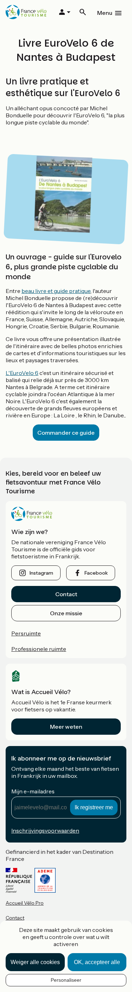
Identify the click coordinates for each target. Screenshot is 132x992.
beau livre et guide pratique (55, 290)
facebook (96, 573)
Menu (104, 12)
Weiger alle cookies (35, 962)
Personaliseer (66, 980)
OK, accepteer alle (97, 962)
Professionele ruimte (38, 648)
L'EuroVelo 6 (22, 372)
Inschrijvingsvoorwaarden (45, 830)
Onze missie (66, 613)
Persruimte (26, 633)
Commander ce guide (66, 432)
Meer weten (66, 726)
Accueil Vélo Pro (25, 903)
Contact (66, 594)
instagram (41, 573)
